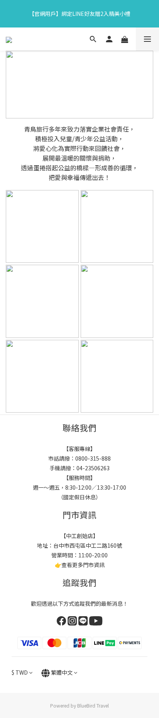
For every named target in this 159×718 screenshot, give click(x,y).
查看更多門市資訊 (83, 565)
